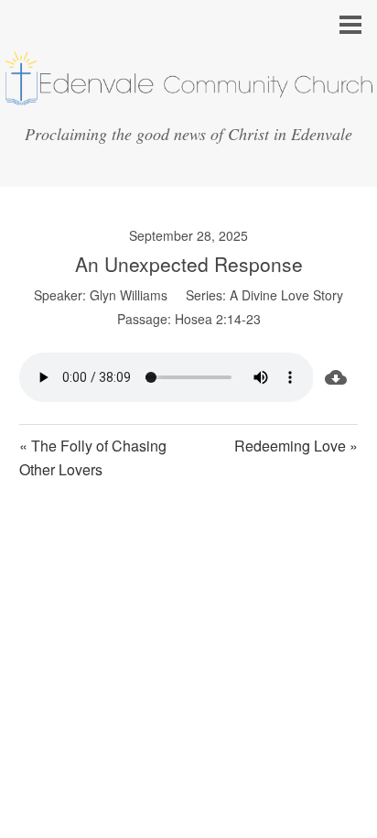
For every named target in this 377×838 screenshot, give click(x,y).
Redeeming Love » (296, 445)
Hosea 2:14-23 (218, 319)
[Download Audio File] (335, 377)
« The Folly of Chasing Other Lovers (93, 457)
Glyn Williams (128, 295)
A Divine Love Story (286, 295)
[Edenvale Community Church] (188, 99)
